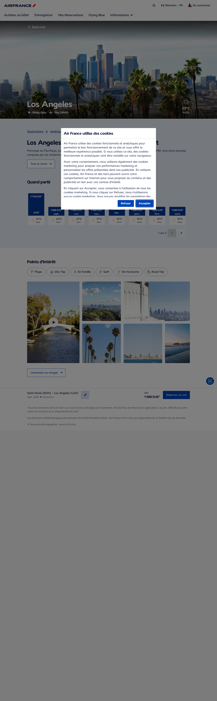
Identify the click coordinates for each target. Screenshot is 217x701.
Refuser (126, 203)
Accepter (145, 203)
